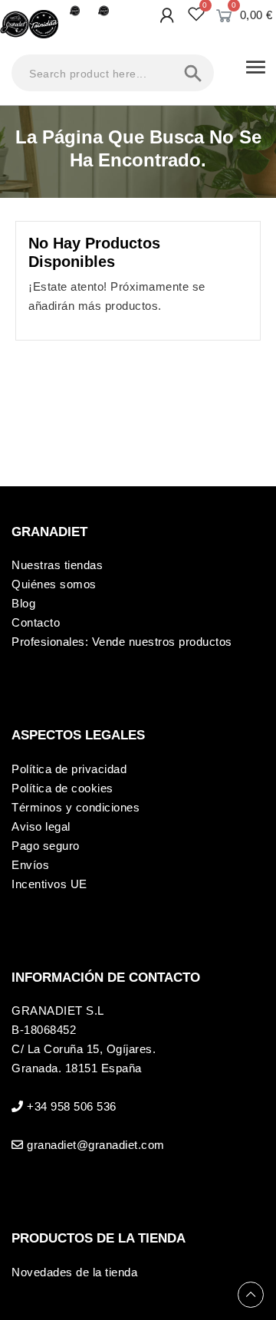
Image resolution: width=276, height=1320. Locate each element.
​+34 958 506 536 (72, 1106)
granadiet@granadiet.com (96, 1144)
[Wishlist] (196, 14)
